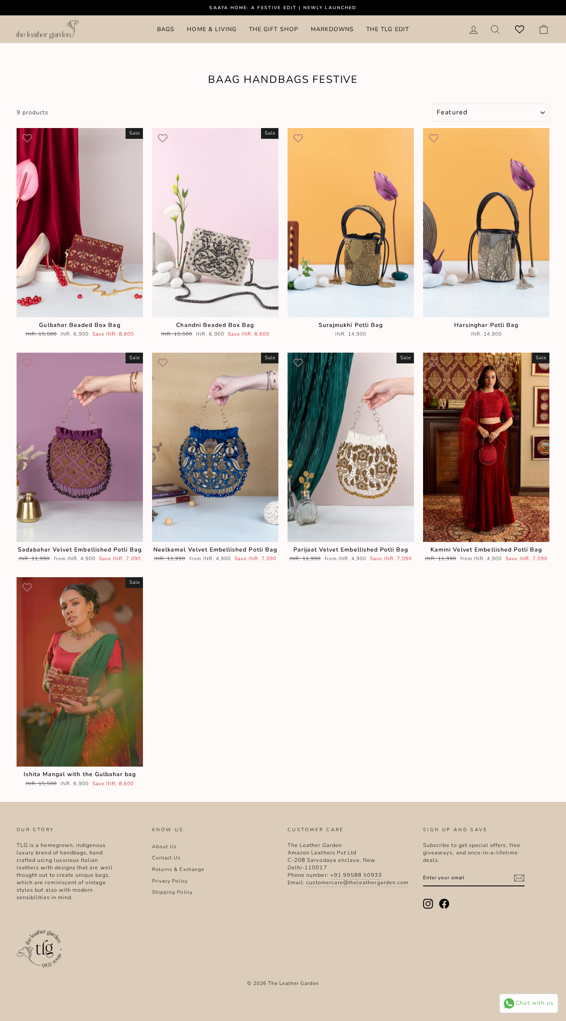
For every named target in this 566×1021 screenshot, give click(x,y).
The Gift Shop (273, 29)
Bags (165, 29)
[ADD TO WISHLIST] (27, 138)
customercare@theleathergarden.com (357, 882)
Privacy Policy (170, 881)
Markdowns (332, 29)
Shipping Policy (172, 892)
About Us (164, 846)
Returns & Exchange (178, 869)
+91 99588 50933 (356, 875)
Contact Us (166, 857)
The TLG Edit (387, 29)
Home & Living (212, 29)
